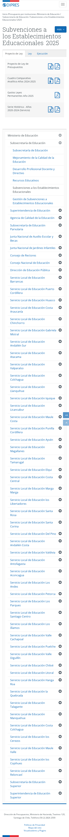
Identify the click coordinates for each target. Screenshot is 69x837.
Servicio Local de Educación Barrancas (27, 279)
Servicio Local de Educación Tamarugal (27, 460)
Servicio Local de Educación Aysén (31, 440)
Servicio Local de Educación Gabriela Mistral (33, 332)
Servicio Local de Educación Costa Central (31, 479)
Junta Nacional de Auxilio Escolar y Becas (31, 238)
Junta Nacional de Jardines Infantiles (32, 248)
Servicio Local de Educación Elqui (31, 470)
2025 (19, 19)
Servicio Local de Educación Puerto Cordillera (32, 291)
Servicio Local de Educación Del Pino (33, 534)
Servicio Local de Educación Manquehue (27, 716)
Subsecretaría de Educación (15, 17)
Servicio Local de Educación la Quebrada (29, 693)
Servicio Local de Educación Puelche (33, 646)
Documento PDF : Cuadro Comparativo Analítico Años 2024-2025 (58, 80)
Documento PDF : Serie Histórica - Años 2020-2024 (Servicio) (58, 109)
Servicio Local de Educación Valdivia (32, 552)
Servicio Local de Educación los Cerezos (29, 738)
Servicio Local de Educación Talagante (27, 705)
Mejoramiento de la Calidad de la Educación (33, 159)
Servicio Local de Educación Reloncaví (27, 773)
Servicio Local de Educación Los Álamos (30, 626)
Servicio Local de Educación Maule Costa (31, 419)
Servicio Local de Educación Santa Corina (31, 524)
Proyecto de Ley (14, 53)
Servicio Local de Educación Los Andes (30, 584)
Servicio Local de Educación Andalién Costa (27, 543)
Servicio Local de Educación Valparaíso (27, 366)
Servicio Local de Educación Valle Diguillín (31, 656)
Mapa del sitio (34, 827)
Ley (30, 53)
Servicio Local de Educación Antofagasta (27, 562)
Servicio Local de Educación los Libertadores (29, 502)
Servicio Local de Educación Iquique (32, 398)
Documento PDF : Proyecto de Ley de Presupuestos (58, 66)
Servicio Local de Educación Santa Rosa (31, 513)
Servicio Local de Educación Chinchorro (27, 321)
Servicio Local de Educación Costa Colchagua (31, 727)
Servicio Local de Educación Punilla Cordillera (32, 430)
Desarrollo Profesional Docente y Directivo (34, 171)
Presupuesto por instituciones (22, 14)
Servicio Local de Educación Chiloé (31, 665)
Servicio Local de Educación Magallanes (27, 449)
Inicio (5, 14)
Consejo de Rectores (23, 255)
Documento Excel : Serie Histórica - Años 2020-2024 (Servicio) (51, 109)
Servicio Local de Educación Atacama (27, 355)
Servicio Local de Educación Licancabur (27, 407)
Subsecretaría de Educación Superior (27, 784)
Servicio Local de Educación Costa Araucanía (31, 309)
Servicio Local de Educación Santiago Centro (27, 614)
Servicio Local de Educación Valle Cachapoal (31, 637)
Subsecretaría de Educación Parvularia (27, 227)
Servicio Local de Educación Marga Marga (32, 490)
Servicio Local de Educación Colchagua (27, 377)
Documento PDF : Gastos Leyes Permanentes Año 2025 (58, 94)
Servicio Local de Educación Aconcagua (27, 573)
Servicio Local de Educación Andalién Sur (27, 343)
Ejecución (42, 53)
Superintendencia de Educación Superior (30, 795)
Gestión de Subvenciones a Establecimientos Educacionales (33, 201)
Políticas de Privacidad (34, 824)
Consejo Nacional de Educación (30, 263)
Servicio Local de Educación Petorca (32, 594)
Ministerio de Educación (48, 14)
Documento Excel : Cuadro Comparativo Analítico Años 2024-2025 (51, 80)
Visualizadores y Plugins (35, 830)
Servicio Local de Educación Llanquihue (27, 389)
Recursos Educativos (26, 180)
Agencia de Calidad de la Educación (32, 218)
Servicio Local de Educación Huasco (32, 300)
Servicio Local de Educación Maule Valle (31, 750)
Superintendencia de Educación (30, 210)
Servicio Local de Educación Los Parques (30, 603)
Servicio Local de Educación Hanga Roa (32, 682)
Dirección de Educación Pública (30, 270)
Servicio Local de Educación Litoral (32, 673)
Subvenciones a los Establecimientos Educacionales (36, 189)
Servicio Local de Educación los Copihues (29, 761)
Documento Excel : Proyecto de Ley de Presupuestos (51, 66)
